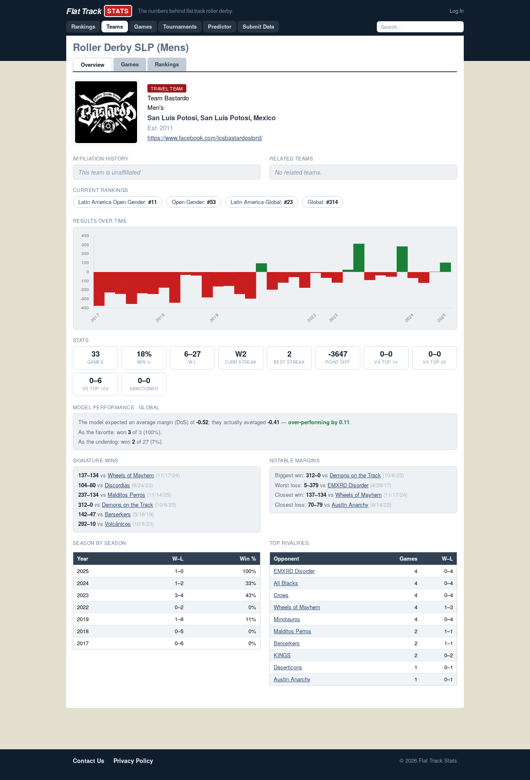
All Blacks (286, 583)
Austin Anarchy (350, 504)
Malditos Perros (126, 494)
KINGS (282, 655)
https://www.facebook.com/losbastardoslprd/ (205, 138)
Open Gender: (194, 202)
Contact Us (88, 760)
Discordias (117, 485)
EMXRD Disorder (348, 485)
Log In (457, 11)
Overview (92, 64)
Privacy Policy (133, 760)
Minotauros (287, 619)
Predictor (219, 26)
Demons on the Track (127, 504)
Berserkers (118, 514)
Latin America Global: (262, 202)
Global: (323, 202)
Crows (281, 595)
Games (143, 26)
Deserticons (288, 667)
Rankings (83, 26)
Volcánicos (118, 523)
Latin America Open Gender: (117, 202)
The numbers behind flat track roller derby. (185, 11)
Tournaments (180, 26)
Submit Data (258, 26)
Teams (114, 26)
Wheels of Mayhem (131, 475)
